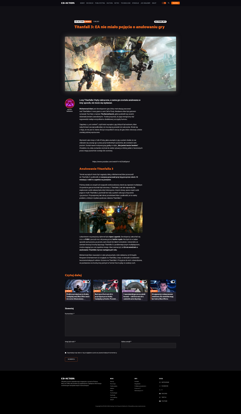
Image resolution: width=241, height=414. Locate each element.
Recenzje (89, 3)
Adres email (126, 342)
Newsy (82, 3)
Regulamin (137, 383)
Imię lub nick (70, 342)
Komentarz (69, 314)
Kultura (110, 3)
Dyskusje (135, 3)
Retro (116, 3)
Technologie (125, 3)
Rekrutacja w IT (139, 390)
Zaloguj (175, 3)
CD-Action (79, 21)
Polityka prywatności (140, 386)
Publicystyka (100, 3)
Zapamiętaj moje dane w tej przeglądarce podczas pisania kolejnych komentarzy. (92, 353)
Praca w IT (138, 388)
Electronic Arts (160, 22)
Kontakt (137, 381)
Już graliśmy (145, 3)
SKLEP (154, 3)
